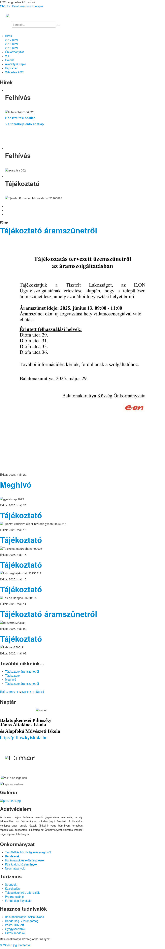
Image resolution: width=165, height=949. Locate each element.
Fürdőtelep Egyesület (18, 901)
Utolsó (40, 692)
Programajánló (14, 897)
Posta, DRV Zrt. (15, 925)
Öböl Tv (5, 6)
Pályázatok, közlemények (21, 864)
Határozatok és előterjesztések (24, 860)
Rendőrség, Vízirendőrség (21, 921)
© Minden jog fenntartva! (15, 945)
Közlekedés (12, 888)
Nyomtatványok (15, 868)
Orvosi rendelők (15, 933)
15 (29, 692)
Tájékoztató (21, 515)
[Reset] (58, 25)
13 (23, 692)
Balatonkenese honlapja (27, 6)
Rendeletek (12, 856)
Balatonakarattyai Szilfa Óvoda (24, 917)
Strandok (10, 884)
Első (2, 692)
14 (26, 692)
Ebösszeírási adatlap (20, 118)
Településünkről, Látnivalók (22, 892)
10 (13, 692)
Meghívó (15, 484)
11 (16, 692)
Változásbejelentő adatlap (24, 124)
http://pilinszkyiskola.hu (23, 737)
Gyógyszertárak (15, 929)
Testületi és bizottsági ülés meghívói (28, 852)
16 (32, 692)
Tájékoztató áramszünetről (48, 230)
